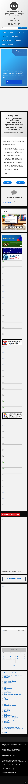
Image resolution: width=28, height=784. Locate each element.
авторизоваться (7, 202)
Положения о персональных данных (9, 772)
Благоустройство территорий (10, 681)
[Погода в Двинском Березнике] (14, 629)
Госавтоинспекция (8, 688)
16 (24, 658)
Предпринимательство (9, 714)
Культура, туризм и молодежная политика (13, 697)
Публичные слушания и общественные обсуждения (14, 718)
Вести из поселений (8, 682)
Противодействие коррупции (10, 716)
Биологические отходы (9, 680)
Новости (5, 703)
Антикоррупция (7, 676)
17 (3, 660)
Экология (6, 732)
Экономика (18, 40)
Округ (11, 32)
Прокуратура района (8, 715)
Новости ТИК (6, 704)
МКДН (5, 698)
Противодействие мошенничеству (11, 717)
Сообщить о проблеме (14, 82)
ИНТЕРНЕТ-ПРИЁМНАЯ (14, 579)
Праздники (6, 711)
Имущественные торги (8, 692)
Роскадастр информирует (9, 720)
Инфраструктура (6, 40)
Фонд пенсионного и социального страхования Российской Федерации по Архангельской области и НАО (13, 730)
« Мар (14, 665)
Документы (15, 36)
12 (10, 658)
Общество (5, 36)
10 (3, 658)
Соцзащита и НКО (7, 722)
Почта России (7, 710)
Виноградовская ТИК (7, 44)
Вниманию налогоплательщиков (10, 684)
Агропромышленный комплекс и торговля (12, 675)
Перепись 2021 (7, 709)
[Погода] (5, 630)
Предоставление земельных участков (12, 712)
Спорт (5, 723)
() (10, 745)
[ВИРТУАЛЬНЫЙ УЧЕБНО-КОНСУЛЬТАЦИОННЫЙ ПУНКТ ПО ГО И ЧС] (14, 222)
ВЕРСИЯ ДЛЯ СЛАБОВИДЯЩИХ (10, 514)
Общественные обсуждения (10, 705)
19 (10, 660)
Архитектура (6, 677)
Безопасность (7, 678)
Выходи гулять (7, 687)
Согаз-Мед (6, 721)
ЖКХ (5, 689)
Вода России (6, 686)
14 (17, 658)
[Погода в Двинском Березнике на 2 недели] (21, 630)
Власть (19, 32)
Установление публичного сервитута (11, 727)
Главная (4, 32)
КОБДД (5, 693)
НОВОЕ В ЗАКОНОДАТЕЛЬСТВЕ (10, 701)
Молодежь (6, 699)
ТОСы (5, 726)
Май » (14, 668)
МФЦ (5, 700)
